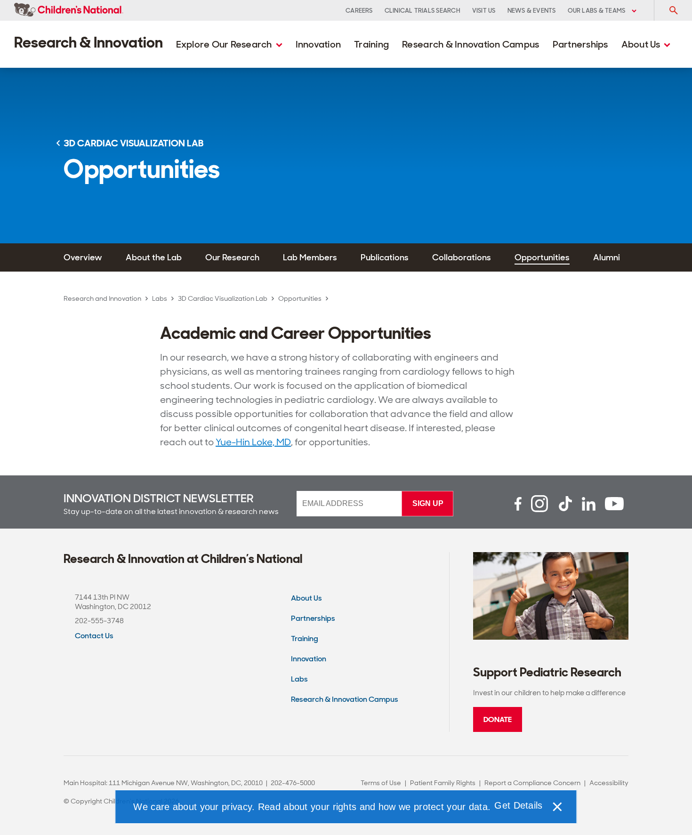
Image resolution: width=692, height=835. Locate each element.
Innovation (318, 44)
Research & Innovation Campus (470, 44)
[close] (557, 806)
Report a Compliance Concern (532, 783)
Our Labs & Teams (597, 11)
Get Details (518, 805)
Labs (159, 298)
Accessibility (608, 783)
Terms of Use (381, 783)
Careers (359, 11)
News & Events (531, 11)
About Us (641, 44)
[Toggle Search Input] (673, 10)
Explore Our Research (225, 44)
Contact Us (94, 636)
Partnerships (580, 44)
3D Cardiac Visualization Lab (222, 298)
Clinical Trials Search (422, 11)
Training (371, 44)
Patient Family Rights (442, 783)
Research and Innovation (102, 298)
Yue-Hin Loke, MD (253, 442)
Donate (497, 719)
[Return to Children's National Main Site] (68, 10)
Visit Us (484, 11)
